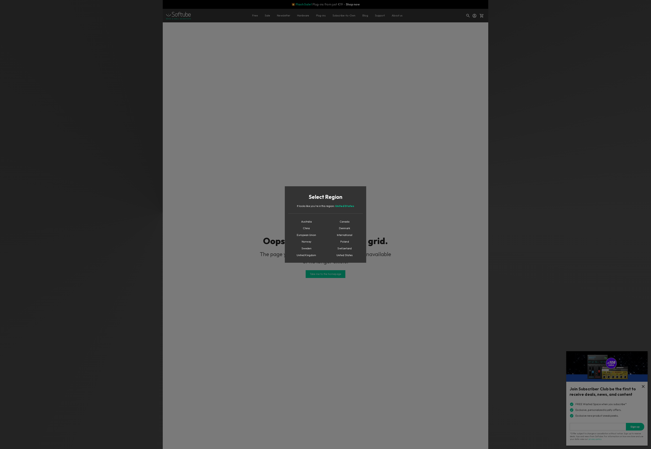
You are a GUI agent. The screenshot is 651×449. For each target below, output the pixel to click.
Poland (344, 241)
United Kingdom (306, 255)
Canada (344, 221)
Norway (306, 241)
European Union (306, 235)
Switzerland (344, 248)
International (344, 235)
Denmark (344, 228)
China (306, 228)
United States (344, 206)
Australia (306, 221)
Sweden (306, 248)
